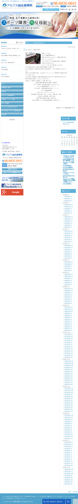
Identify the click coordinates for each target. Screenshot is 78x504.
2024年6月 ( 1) (68, 223)
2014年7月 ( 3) (68, 425)
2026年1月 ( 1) (68, 200)
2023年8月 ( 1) (68, 235)
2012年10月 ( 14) (68, 473)
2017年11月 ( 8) (68, 336)
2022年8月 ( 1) (68, 249)
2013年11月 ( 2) (68, 444)
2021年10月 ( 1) (68, 264)
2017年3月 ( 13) (68, 353)
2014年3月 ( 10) (68, 434)
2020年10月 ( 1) (68, 276)
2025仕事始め (67, 183)
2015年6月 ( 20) (68, 400)
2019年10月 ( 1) (68, 290)
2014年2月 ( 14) (68, 436)
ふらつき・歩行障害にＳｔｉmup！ (60, 496)
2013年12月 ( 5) (68, 442)
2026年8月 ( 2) (68, 196)
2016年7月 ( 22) (68, 371)
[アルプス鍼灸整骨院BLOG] (12, 181)
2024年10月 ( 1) (68, 218)
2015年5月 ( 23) (68, 403)
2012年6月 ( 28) (68, 481)
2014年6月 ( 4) (68, 427)
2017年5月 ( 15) (68, 348)
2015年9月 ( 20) (68, 394)
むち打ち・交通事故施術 (25, 496)
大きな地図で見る (6, 142)
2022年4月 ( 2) (68, 254)
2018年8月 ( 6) (68, 315)
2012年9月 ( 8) (68, 475)
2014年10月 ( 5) (68, 419)
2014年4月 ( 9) (68, 432)
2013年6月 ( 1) (68, 454)
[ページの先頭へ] (39, 491)
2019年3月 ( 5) (68, 299)
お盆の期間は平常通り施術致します (11, 55)
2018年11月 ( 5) (68, 309)
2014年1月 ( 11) (68, 438)
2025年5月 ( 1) (68, 210)
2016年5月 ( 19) (68, 376)
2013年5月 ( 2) (68, 457)
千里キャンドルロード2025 (68, 173)
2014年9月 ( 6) (68, 421)
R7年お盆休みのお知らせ (69, 176)
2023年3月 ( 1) (68, 239)
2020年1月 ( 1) (68, 284)
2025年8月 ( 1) (68, 208)
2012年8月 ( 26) (68, 477)
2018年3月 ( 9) (68, 326)
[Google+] (12, 195)
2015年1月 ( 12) (68, 411)
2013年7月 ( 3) (68, 452)
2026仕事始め (4, 69)
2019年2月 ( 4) (68, 301)
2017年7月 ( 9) (68, 344)
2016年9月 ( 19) (68, 367)
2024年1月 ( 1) (68, 227)
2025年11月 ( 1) (68, 206)
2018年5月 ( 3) (68, 321)
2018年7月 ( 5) (68, 317)
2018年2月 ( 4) (68, 328)
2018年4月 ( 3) (68, 324)
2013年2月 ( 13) (68, 463)
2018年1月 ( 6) (68, 330)
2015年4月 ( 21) (68, 405)
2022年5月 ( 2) (68, 251)
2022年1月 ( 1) (68, 258)
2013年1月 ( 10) (68, 465)
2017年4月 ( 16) (68, 351)
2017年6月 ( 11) (68, 346)
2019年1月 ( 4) (68, 303)
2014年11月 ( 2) (68, 417)
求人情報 (17, 498)
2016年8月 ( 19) (68, 369)
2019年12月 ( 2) (68, 288)
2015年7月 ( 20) (68, 398)
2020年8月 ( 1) (68, 280)
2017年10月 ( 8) (68, 338)
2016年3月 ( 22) (68, 380)
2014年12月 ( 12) (68, 415)
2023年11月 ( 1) (68, 233)
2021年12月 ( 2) (68, 262)
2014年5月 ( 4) (68, 429)
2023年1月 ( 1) (68, 241)
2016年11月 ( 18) (68, 363)
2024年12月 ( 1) (68, 216)
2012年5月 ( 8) (68, 484)
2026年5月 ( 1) (68, 198)
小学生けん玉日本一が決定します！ (11, 48)
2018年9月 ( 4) (68, 313)
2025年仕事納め (5, 76)
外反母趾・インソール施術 (37, 496)
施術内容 (17, 496)
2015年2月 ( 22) (68, 409)
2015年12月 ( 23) (68, 388)
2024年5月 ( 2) (68, 225)
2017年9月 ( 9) (68, 340)
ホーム (3, 496)
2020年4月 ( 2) (68, 282)
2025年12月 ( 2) (68, 204)
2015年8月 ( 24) (68, 396)
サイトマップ (23, 498)
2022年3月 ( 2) (68, 256)
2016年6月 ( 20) (68, 373)
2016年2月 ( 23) (68, 382)
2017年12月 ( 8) (68, 334)
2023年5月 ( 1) (68, 237)
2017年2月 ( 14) (68, 355)
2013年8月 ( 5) (68, 450)
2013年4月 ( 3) (68, 459)
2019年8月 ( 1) (68, 292)
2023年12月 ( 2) (68, 231)
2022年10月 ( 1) (68, 247)
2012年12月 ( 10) (68, 469)
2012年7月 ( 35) (68, 479)
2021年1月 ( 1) (68, 270)
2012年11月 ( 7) (68, 471)
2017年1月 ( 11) (68, 357)
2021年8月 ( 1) (68, 266)
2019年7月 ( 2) (68, 295)
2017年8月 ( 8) (68, 342)
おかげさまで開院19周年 (7, 62)
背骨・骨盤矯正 (47, 496)
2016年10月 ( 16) (68, 365)
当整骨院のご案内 (10, 496)
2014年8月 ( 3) (68, 423)
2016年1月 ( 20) (68, 384)
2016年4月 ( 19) (68, 378)
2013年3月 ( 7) (68, 461)
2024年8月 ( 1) (68, 221)
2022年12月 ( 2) (68, 245)
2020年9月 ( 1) (68, 278)
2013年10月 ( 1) (68, 446)
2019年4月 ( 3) (68, 297)
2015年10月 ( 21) (68, 392)
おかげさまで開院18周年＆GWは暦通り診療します (69, 180)
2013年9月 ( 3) (68, 448)
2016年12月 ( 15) (68, 361)
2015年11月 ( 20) (68, 390)
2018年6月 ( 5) (68, 319)
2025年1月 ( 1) (68, 213)
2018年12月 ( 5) (68, 307)
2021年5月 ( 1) (68, 268)
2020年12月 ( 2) (68, 274)
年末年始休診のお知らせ (68, 169)
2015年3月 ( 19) (68, 407)
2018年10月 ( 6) (68, 311)
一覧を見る (20, 42)
